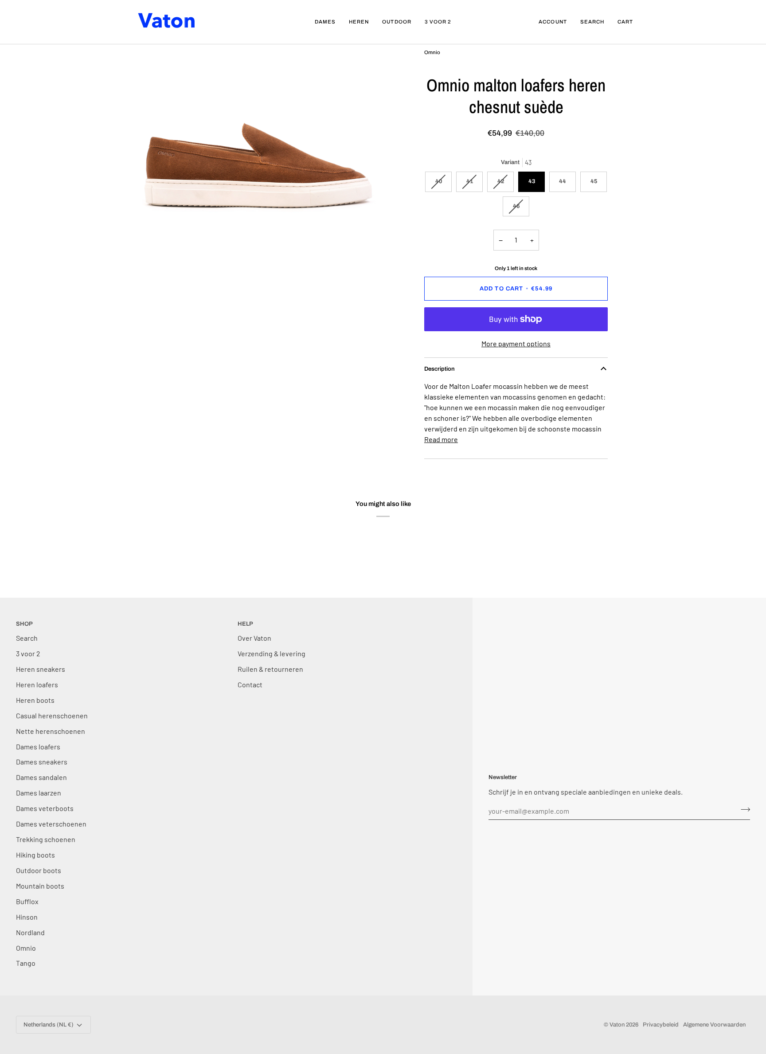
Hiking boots (35, 854)
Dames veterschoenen (51, 823)
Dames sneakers (41, 761)
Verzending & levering (271, 653)
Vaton (617, 1025)
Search (27, 638)
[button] (325, 22)
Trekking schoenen (45, 839)
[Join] (742, 810)
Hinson (27, 917)
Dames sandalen (41, 777)
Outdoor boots (38, 870)
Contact (250, 684)
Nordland (30, 932)
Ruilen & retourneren (270, 669)
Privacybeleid (661, 1025)
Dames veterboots (45, 808)
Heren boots (35, 700)
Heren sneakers (40, 669)
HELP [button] (245, 624)
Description (439, 369)
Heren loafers (37, 684)
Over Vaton (254, 638)
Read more (441, 439)
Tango (25, 963)
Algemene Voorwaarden (714, 1025)
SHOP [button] (24, 624)
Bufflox (27, 901)
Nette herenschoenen (50, 731)
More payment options (516, 343)
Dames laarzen (38, 792)
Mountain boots (40, 886)
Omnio (26, 948)
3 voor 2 (28, 653)
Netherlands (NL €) (48, 1025)
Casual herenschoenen (52, 715)
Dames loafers (38, 746)
